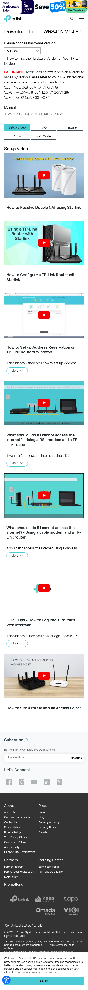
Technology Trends (48, 866)
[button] (44, 175)
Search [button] (72, 16)
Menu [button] (81, 16)
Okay (44, 981)
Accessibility (11, 847)
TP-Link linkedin (46, 782)
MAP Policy (11, 876)
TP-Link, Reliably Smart (13, 17)
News (42, 812)
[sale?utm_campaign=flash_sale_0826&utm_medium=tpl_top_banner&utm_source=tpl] (44, 7)
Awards (43, 832)
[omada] (45, 911)
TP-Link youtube (34, 782)
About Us (9, 812)
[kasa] (45, 899)
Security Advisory (49, 822)
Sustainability (12, 827)
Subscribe (76, 757)
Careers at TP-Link (15, 842)
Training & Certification (50, 871)
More (14, 370)
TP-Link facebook (9, 782)
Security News (47, 827)
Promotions (13, 884)
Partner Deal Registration (19, 871)
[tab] (17, 127)
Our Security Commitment (19, 852)
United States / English (27, 925)
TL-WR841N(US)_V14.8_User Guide (31, 114)
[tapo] (71, 899)
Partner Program (13, 866)
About (9, 805)
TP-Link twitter (59, 782)
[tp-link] (19, 899)
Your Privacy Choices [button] (16, 837)
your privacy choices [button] (44, 972)
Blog (41, 817)
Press (43, 805)
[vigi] (71, 911)
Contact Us (10, 822)
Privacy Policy (12, 832)
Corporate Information (17, 817)
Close (85, 6)
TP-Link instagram (21, 782)
